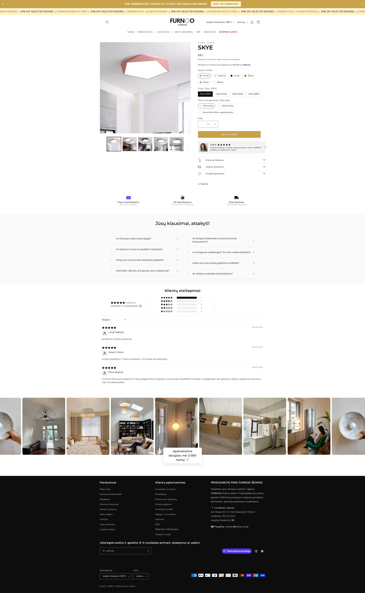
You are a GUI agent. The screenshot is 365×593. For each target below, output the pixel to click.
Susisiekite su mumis (165, 489)
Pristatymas (161, 494)
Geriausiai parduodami (111, 494)
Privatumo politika (164, 509)
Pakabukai (105, 499)
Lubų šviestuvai (107, 524)
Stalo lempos (106, 514)
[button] (107, 22)
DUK (157, 524)
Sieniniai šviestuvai (109, 504)
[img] (109, 327)
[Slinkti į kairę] (103, 144)
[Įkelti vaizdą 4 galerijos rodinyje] (161, 144)
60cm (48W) (254, 93)
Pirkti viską (105, 489)
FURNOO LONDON (115, 586)
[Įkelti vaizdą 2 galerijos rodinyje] (129, 144)
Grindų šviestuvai (108, 509)
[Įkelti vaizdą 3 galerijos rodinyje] (145, 144)
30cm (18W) (205, 93)
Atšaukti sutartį (163, 534)
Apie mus (159, 519)
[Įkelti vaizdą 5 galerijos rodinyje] (177, 144)
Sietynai (104, 519)
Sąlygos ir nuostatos (165, 514)
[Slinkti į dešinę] (187, 144)
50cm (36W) (237, 93)
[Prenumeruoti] (148, 550)
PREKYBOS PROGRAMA (167, 529)
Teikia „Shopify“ (129, 586)
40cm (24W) (221, 93)
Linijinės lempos (107, 529)
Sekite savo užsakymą (166, 499)
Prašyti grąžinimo (163, 504)
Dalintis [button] (204, 184)
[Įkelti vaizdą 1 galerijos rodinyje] (114, 144)
